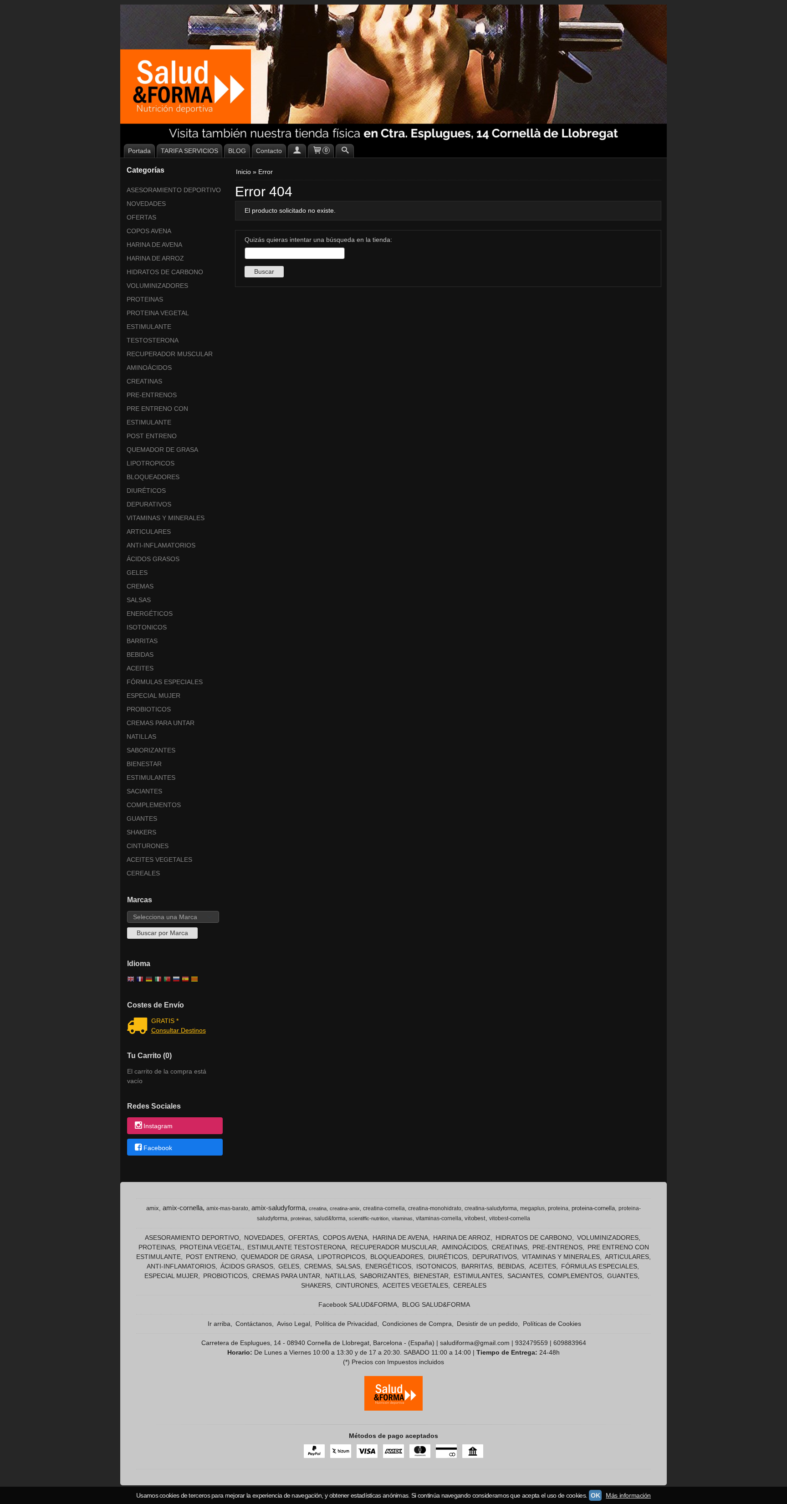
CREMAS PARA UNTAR (160, 722)
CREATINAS (144, 381)
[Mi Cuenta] (297, 151)
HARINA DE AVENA (154, 244)
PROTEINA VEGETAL (158, 313)
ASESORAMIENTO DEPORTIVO (174, 190)
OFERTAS (141, 217)
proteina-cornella (593, 1208)
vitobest (475, 1218)
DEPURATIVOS (149, 504)
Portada (139, 150)
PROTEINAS (145, 299)
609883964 (569, 1342)
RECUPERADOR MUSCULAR (170, 354)
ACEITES (140, 668)
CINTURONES (148, 845)
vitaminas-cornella (438, 1218)
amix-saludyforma (278, 1208)
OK (595, 1495)
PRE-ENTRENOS (152, 395)
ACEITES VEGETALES (159, 859)
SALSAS (139, 600)
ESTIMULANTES (151, 777)
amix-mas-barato (227, 1208)
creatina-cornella (384, 1208)
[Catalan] (195, 980)
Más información (628, 1495)
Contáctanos (253, 1323)
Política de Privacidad (346, 1323)
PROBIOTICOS (149, 709)
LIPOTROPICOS (150, 463)
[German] (149, 980)
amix (152, 1208)
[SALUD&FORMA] (393, 73)
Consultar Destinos (178, 1030)
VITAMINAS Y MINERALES (165, 518)
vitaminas (402, 1218)
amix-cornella (183, 1208)
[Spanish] (185, 980)
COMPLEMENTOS (154, 804)
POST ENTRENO (152, 436)
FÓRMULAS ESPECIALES (165, 681)
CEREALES (143, 873)
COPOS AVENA (149, 231)
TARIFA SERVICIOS (189, 150)
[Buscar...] (345, 151)
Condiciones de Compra (417, 1323)
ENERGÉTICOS (150, 613)
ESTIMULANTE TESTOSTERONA (153, 333)
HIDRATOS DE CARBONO (165, 272)
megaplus (532, 1208)
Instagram (158, 1126)
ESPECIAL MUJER (153, 695)
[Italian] (158, 980)
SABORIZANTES (151, 750)
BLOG (237, 150)
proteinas (301, 1218)
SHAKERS (141, 832)
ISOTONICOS (147, 627)
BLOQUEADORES (153, 477)
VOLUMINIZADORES (157, 285)
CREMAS (140, 586)
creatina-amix (345, 1208)
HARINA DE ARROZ (155, 258)
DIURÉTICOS (146, 490)
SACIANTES (144, 791)
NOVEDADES (146, 203)
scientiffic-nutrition (368, 1218)
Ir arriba (219, 1323)
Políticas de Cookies (552, 1323)
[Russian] (176, 980)
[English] (130, 980)
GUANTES (142, 818)
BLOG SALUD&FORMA (436, 1304)
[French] (139, 980)
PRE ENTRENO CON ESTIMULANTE (157, 415)
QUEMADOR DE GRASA (162, 449)
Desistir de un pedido (487, 1323)
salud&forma (330, 1218)
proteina (558, 1208)
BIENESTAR (144, 763)
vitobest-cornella (509, 1218)
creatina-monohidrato (434, 1208)
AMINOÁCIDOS (149, 367)
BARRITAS (142, 641)
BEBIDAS (140, 654)
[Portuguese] (167, 980)
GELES (137, 572)
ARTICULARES (149, 531)
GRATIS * (165, 1020)
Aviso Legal (293, 1323)
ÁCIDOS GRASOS (153, 559)
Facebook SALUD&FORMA (357, 1304)
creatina (318, 1208)
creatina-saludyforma (491, 1208)
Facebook (157, 1147)
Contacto (269, 150)
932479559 (531, 1342)
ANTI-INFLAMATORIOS (161, 545)
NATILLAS (141, 736)
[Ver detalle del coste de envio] (139, 1026)
